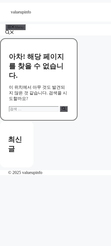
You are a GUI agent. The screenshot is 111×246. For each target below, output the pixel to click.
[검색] (64, 109)
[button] (9, 33)
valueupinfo (21, 12)
